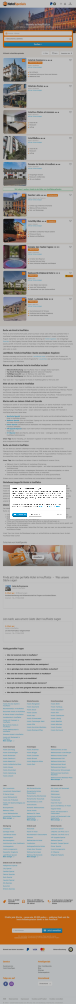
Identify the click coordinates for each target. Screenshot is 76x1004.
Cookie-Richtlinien (54, 506)
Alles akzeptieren (20, 515)
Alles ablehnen (35, 515)
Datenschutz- (42, 506)
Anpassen (59, 515)
